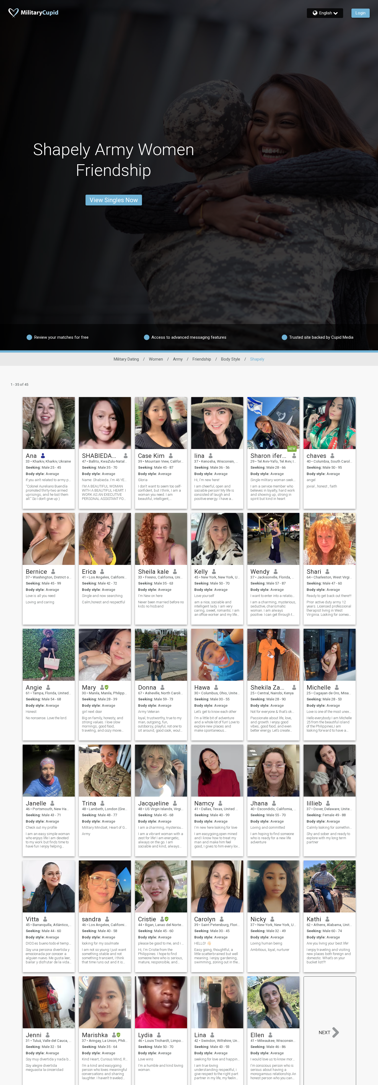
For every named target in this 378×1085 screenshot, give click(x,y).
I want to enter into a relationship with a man (273, 596)
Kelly (201, 571)
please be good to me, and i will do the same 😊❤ (161, 943)
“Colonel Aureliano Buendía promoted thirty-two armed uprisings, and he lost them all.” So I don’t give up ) (47, 492)
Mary (89, 687)
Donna (147, 687)
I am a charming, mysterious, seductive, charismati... (161, 827)
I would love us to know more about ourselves (273, 1059)
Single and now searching (102, 596)
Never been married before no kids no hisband (161, 604)
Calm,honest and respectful (103, 602)
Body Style (230, 359)
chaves (316, 455)
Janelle (36, 803)
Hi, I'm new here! (206, 480)
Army (178, 359)
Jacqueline (153, 803)
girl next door (92, 712)
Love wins (145, 1059)
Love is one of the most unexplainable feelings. (330, 712)
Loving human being (266, 943)
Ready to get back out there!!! (329, 596)
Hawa (202, 687)
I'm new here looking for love (215, 827)
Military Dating (126, 359)
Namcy (204, 803)
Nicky (258, 919)
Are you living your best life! (327, 943)
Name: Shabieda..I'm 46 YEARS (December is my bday (105, 480)
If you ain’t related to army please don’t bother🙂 (49, 480)
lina (199, 455)
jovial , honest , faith (322, 486)
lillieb (314, 803)
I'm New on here (150, 596)
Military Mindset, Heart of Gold (105, 827)
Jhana (259, 803)
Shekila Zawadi (269, 687)
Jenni (34, 1035)
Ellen (257, 1035)
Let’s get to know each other (215, 712)
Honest (31, 712)
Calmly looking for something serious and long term (330, 827)
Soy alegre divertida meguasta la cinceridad (44, 1067)
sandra (91, 919)
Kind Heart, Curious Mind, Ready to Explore (105, 1059)
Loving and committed (267, 827)
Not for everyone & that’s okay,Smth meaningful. (273, 712)
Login (361, 13)
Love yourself (204, 596)
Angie (34, 687)
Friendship (202, 359)
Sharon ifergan (269, 455)
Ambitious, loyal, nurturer (269, 950)
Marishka (95, 1035)
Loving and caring (40, 602)
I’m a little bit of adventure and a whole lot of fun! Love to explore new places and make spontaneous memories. (216, 724)
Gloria (142, 480)
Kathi (314, 919)
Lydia (145, 1035)
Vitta (32, 919)
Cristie (147, 919)
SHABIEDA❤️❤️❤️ (101, 455)
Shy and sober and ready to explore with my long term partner (328, 838)
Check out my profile (41, 827)
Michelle (319, 687)
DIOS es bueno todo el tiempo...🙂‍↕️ (49, 943)
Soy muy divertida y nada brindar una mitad (49, 1059)
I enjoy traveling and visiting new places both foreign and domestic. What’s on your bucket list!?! (329, 956)
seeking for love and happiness (217, 1059)
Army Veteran (148, 712)
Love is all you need (40, 596)
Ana (31, 455)
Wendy (260, 571)
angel (311, 480)
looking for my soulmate (100, 943)
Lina (200, 1035)
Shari (314, 571)
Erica (89, 571)
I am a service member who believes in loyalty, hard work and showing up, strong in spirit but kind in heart (272, 492)
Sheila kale (153, 571)
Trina (89, 803)
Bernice (36, 571)
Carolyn (205, 919)
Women (156, 359)
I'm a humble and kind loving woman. (160, 1067)
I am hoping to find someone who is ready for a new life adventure (272, 838)
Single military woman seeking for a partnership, (273, 480)
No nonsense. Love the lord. (46, 718)
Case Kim (151, 455)
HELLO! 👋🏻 (202, 943)
